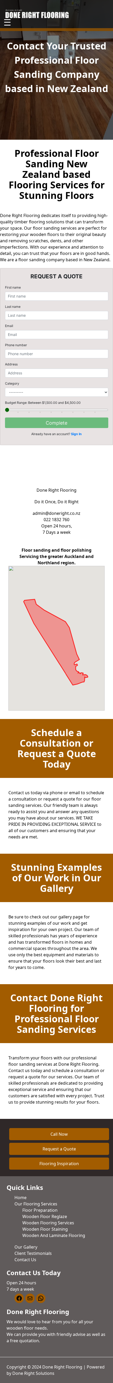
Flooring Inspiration (59, 1163)
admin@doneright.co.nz (56, 513)
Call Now (59, 1134)
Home (20, 1197)
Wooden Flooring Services (48, 1223)
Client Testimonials (33, 1253)
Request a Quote (59, 1149)
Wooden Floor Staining (45, 1229)
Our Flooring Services (35, 1204)
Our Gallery (25, 1247)
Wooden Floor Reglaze (44, 1216)
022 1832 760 (56, 519)
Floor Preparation (40, 1210)
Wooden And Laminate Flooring (53, 1235)
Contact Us (25, 1260)
